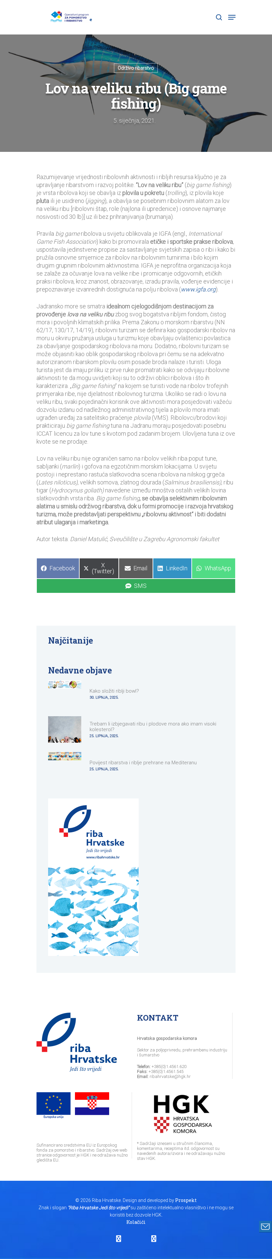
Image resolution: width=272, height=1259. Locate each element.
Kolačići (136, 1222)
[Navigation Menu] (232, 17)
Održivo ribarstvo (136, 68)
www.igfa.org (198, 289)
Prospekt (186, 1200)
